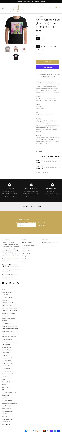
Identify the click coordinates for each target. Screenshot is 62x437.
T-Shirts (4, 379)
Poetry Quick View (7, 339)
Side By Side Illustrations (9, 337)
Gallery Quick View (7, 292)
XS (38, 46)
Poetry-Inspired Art (7, 363)
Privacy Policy (25, 256)
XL (51, 46)
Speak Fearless (6, 353)
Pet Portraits (5, 316)
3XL (38, 49)
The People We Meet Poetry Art (10, 342)
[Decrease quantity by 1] (37, 57)
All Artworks (5, 295)
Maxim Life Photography (8, 331)
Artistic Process (6, 422)
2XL (55, 46)
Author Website (6, 345)
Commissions (5, 395)
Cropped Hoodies (6, 382)
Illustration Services (7, 400)
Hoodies (4, 384)
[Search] (59, 8)
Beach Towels (5, 387)
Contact (24, 258)
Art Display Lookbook (7, 303)
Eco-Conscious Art (7, 297)
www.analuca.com (9, 259)
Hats (3, 390)
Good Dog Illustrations (8, 334)
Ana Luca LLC (40, 17)
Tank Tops (4, 376)
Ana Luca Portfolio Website (9, 403)
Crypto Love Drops (7, 305)
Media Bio (4, 416)
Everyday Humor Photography (10, 326)
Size (37, 43)
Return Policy (25, 248)
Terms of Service (26, 253)
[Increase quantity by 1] (45, 57)
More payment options (47, 71)
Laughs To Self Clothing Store (10, 392)
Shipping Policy (26, 251)
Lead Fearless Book (7, 350)
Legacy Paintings (6, 323)
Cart (54, 8)
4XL (43, 49)
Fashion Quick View (7, 371)
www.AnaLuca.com (27, 243)
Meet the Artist (6, 424)
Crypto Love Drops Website (9, 308)
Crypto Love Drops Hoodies (9, 374)
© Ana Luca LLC (5, 431)
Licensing (4, 398)
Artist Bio (4, 414)
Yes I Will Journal (6, 360)
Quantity (39, 54)
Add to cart (47, 62)
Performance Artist (7, 419)
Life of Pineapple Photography (10, 329)
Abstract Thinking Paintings (9, 311)
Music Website (6, 366)
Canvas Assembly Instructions (30, 245)
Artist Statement (6, 406)
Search (24, 261)
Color (38, 35)
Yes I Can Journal (7, 358)
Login (50, 8)
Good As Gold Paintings (8, 313)
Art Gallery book (6, 347)
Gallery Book (5, 300)
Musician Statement (7, 411)
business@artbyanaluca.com (50, 243)
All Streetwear (6, 368)
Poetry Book (5, 355)
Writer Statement (7, 408)
